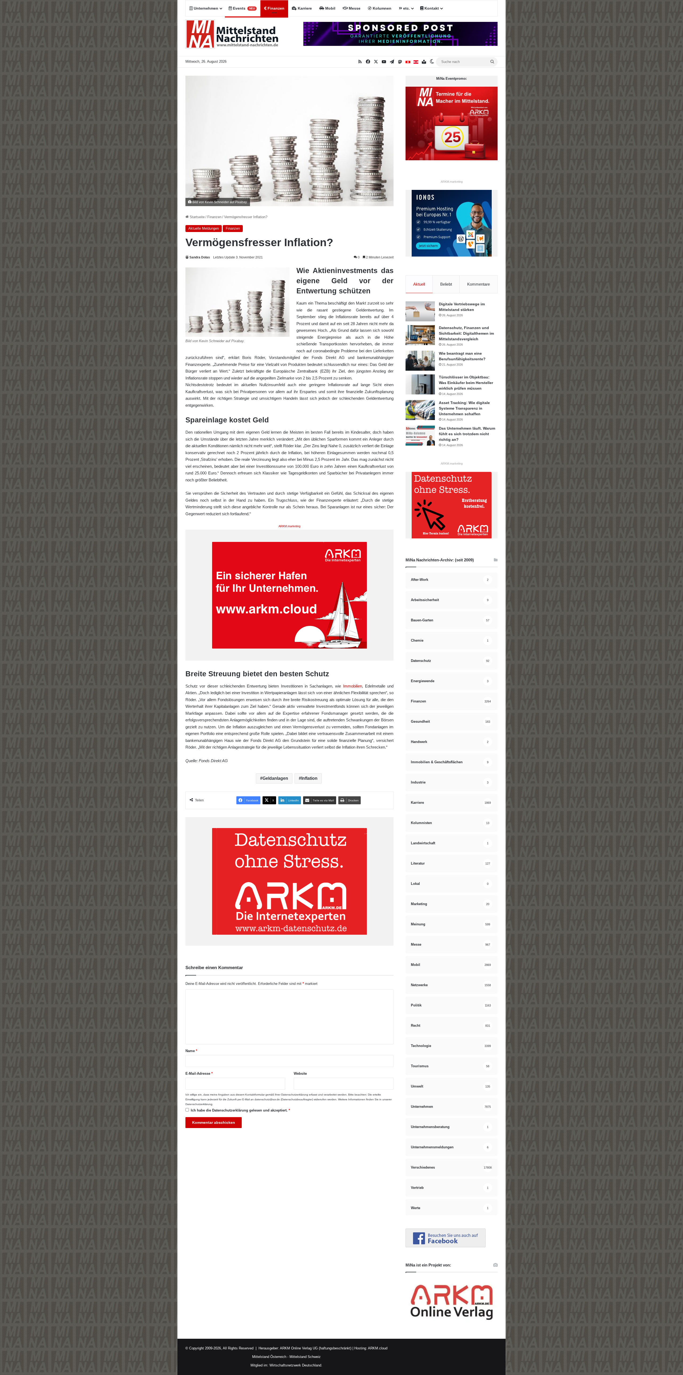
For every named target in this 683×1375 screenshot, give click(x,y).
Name (191, 1051)
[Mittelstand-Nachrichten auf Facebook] (446, 1246)
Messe (354, 8)
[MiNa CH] (408, 62)
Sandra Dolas (199, 257)
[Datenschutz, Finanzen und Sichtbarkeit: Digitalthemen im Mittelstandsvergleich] (420, 335)
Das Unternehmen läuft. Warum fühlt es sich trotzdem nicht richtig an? (467, 434)
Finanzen (275, 8)
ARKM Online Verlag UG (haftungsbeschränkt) (315, 1348)
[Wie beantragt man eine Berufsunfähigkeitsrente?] (420, 361)
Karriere (304, 8)
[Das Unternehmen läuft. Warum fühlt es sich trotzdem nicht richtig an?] (420, 436)
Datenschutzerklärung (294, 1094)
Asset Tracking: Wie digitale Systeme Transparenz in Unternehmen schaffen (464, 408)
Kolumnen (381, 8)
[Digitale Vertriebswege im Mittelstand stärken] (420, 311)
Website (300, 1074)
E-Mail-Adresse (199, 1074)
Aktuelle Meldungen (203, 228)
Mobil (329, 8)
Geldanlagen (275, 778)
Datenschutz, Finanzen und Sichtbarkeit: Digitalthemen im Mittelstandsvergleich (466, 333)
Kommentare (478, 284)
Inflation (309, 778)
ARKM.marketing (289, 526)
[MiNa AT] (416, 62)
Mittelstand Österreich (269, 1357)
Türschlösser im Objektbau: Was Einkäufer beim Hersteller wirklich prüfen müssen (466, 382)
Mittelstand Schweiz (305, 1357)
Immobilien (352, 686)
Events (243, 8)
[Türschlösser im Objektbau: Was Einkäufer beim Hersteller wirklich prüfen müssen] (420, 384)
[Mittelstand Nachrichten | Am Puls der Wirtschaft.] (232, 36)
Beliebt (446, 284)
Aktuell (419, 284)
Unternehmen (205, 8)
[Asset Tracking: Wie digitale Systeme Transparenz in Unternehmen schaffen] (420, 410)
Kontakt (431, 8)
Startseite (197, 217)
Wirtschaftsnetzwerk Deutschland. (295, 1365)
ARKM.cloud (377, 1348)
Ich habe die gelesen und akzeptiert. (240, 1110)
